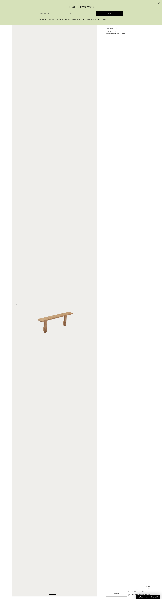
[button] (148, 597)
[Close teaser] (136, 594)
